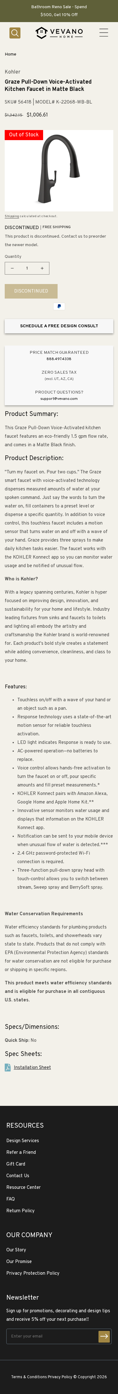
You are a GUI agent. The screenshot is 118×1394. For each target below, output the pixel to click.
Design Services (22, 1141)
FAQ (10, 1199)
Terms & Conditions (29, 1377)
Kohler (12, 72)
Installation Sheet (32, 1068)
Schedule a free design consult (59, 326)
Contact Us (17, 1176)
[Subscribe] (104, 1337)
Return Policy (20, 1211)
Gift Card (15, 1164)
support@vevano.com (59, 398)
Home (10, 54)
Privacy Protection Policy (32, 1274)
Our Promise (19, 1262)
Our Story (16, 1250)
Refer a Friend (21, 1153)
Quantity (13, 256)
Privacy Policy (60, 1377)
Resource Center (23, 1188)
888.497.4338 (59, 359)
